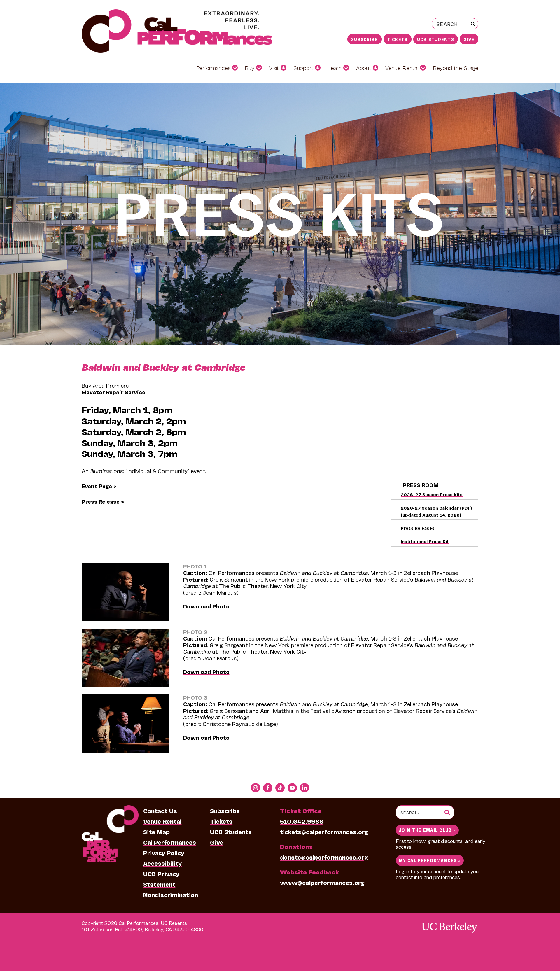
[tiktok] (280, 787)
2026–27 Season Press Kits (432, 494)
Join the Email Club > (427, 829)
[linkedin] (304, 787)
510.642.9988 (301, 821)
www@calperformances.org (322, 882)
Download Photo (206, 606)
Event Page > (99, 486)
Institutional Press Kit (425, 541)
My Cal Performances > (430, 860)
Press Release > (103, 501)
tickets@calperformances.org (324, 831)
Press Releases (418, 527)
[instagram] (255, 787)
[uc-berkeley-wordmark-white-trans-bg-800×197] (449, 922)
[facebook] (267, 787)
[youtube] (292, 787)
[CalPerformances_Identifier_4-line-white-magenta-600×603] (110, 808)
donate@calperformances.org (324, 856)
